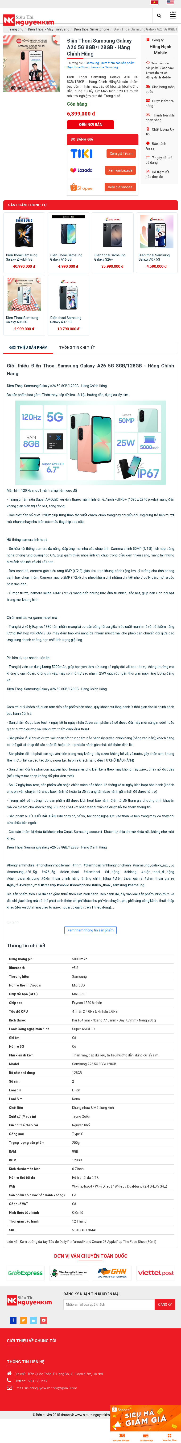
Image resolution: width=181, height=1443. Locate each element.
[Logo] (30, 20)
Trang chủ (15, 29)
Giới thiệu (28, 347)
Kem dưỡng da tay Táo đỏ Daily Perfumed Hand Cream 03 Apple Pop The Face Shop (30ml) (88, 1242)
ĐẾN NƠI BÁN (90, 124)
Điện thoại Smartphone (91, 29)
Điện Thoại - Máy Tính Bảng (48, 29)
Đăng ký (165, 1304)
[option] (31, 63)
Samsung (92, 63)
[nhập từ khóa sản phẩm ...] (159, 15)
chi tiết (77, 347)
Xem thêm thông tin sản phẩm (90, 930)
